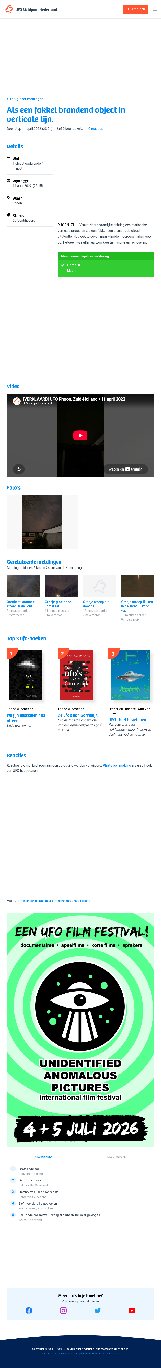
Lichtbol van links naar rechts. (39, 1192)
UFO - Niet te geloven (127, 719)
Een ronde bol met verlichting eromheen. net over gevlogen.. (60, 1215)
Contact (114, 1353)
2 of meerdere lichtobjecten (38, 1203)
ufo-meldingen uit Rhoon (31, 900)
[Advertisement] (80, 61)
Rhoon (17, 203)
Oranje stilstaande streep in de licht (21, 604)
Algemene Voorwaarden (90, 1353)
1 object (18, 163)
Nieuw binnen (44, 1156)
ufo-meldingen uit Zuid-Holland (69, 900)
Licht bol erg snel (30, 1180)
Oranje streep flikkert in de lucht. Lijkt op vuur (137, 606)
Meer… (72, 271)
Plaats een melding (117, 766)
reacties (95, 129)
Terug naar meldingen (26, 99)
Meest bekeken (117, 1156)
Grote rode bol (29, 1169)
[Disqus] (80, 832)
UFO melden (49, 1353)
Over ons (66, 1353)
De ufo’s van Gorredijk (78, 715)
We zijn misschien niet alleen (26, 717)
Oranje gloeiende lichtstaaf (58, 604)
